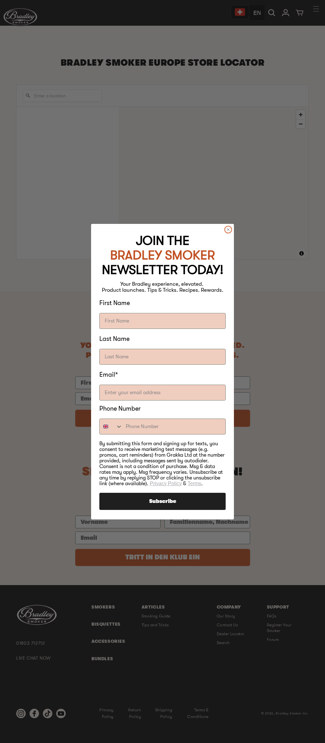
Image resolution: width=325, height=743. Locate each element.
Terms (194, 483)
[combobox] (111, 426)
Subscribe (162, 501)
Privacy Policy (166, 483)
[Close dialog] (228, 229)
